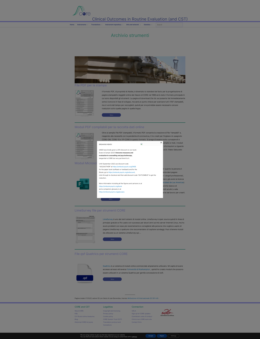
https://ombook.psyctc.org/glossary (111, 192)
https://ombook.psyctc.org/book (110, 186)
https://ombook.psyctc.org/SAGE (124, 167)
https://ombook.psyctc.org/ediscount (121, 172)
